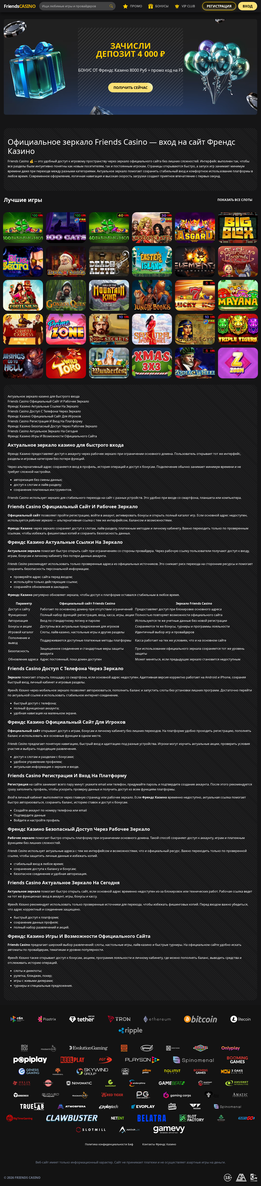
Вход (248, 6)
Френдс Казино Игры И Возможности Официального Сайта (52, 436)
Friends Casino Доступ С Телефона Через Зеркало (44, 411)
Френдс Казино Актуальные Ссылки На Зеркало (43, 406)
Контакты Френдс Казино (159, 1144)
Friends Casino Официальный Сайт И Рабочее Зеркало (48, 401)
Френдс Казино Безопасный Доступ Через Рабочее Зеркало (52, 426)
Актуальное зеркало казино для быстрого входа (43, 396)
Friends (19, 6)
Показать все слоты (234, 200)
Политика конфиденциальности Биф (109, 1144)
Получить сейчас (130, 87)
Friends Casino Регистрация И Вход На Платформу (45, 421)
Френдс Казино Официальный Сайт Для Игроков (44, 416)
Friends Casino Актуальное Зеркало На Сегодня (43, 431)
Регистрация (219, 6)
